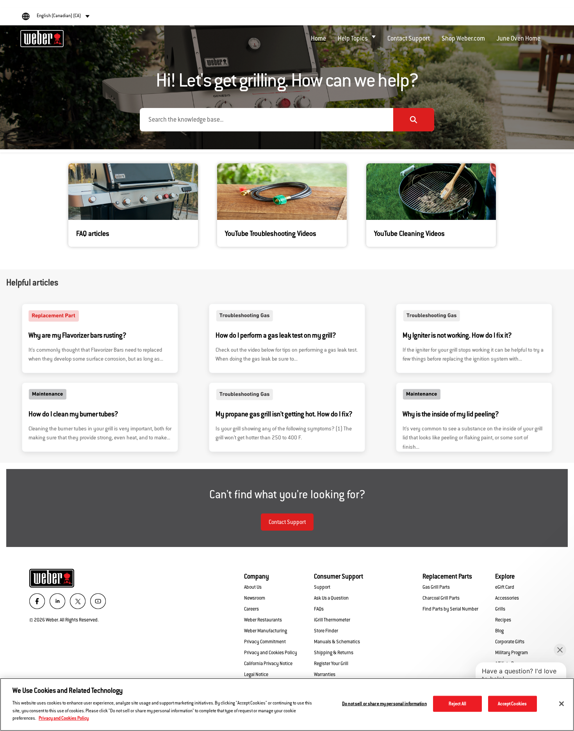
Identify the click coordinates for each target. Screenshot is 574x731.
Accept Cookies (512, 703)
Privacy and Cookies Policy (64, 717)
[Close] (561, 703)
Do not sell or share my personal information (384, 703)
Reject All (457, 703)
